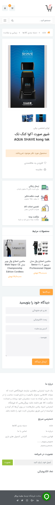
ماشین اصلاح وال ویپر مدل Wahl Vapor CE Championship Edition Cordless (15, 266)
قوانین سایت (47, 436)
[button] (12, 8)
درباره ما (49, 431)
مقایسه (39, 169)
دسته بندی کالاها (19, 425)
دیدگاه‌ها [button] (46, 292)
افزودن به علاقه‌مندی (34, 163)
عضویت (7, 462)
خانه (51, 425)
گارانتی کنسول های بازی (16, 436)
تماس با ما (22, 431)
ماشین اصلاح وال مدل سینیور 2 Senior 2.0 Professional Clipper (40, 264)
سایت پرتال (18, 496)
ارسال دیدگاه (41, 361)
